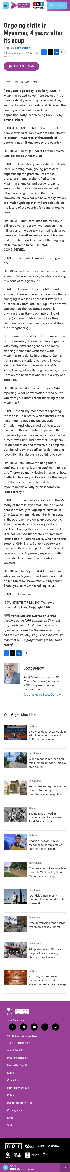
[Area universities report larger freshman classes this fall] (15, 924)
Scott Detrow (23, 47)
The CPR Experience (18, 1042)
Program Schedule (17, 1057)
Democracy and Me (18, 1087)
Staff (9, 1125)
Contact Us (13, 1080)
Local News (35, 753)
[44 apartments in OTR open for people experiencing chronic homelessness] (15, 950)
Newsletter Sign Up (17, 1065)
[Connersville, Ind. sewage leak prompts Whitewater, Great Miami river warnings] (15, 869)
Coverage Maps (16, 1110)
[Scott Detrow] (12, 673)
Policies (11, 1095)
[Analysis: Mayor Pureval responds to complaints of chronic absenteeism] (15, 842)
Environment (36, 862)
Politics (33, 726)
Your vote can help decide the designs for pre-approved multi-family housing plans (47, 790)
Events (11, 1072)
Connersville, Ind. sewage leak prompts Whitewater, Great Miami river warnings (47, 872)
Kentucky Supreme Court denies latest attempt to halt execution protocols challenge (47, 980)
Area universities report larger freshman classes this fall (47, 925)
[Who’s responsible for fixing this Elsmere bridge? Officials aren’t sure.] (15, 760)
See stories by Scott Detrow (42, 694)
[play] (5, 1167)
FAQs (10, 1117)
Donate (58, 5)
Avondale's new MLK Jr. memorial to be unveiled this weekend (46, 899)
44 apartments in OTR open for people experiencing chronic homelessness (46, 953)
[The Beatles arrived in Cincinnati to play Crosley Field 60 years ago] (15, 814)
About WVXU (14, 1050)
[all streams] (65, 1167)
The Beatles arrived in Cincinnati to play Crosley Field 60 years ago (45, 817)
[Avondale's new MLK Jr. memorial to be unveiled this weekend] (15, 896)
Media (32, 808)
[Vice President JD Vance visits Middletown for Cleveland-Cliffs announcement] (15, 732)
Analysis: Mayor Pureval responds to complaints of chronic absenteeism (45, 845)
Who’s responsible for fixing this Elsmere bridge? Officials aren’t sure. (47, 763)
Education (34, 917)
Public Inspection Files (19, 1102)
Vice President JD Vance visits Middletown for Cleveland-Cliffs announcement (47, 735)
